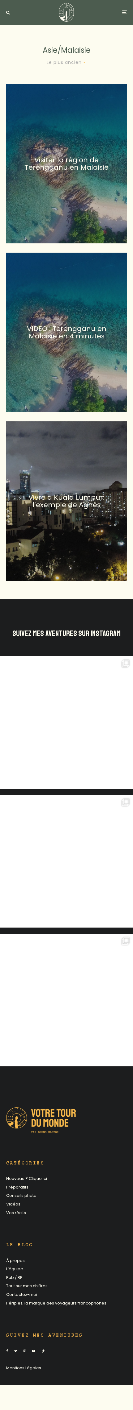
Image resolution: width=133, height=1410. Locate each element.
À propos (15, 1260)
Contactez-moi (21, 1294)
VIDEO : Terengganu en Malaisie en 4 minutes (66, 332)
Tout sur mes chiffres (27, 1286)
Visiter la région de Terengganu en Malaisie (67, 163)
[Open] (66, 722)
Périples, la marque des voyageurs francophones (56, 1303)
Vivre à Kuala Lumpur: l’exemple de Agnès (66, 501)
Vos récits (16, 1213)
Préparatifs (17, 1187)
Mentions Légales (23, 1368)
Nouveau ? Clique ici (26, 1178)
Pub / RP (14, 1277)
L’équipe (14, 1269)
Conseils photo (21, 1195)
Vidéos (13, 1204)
